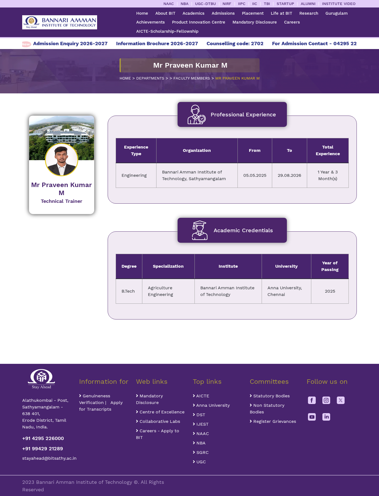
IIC (254, 3)
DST (200, 414)
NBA (184, 3)
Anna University (212, 405)
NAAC (168, 3)
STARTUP (285, 3)
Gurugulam (336, 13)
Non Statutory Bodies (267, 409)
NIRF (227, 3)
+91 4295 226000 (43, 438)
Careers (292, 22)
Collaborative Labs (159, 421)
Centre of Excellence (161, 412)
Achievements (150, 22)
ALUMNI (308, 3)
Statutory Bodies (271, 395)
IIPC (242, 3)
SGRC (202, 452)
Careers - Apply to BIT (157, 434)
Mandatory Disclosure (255, 22)
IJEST (202, 424)
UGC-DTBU (205, 3)
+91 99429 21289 (42, 448)
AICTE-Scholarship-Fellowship (167, 31)
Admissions (223, 13)
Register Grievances (274, 421)
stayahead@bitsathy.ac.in (47, 458)
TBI (267, 3)
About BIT (165, 13)
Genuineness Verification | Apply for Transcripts (101, 402)
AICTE (202, 395)
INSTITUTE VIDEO (338, 3)
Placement (253, 13)
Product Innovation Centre (198, 22)
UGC (200, 461)
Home (142, 13)
